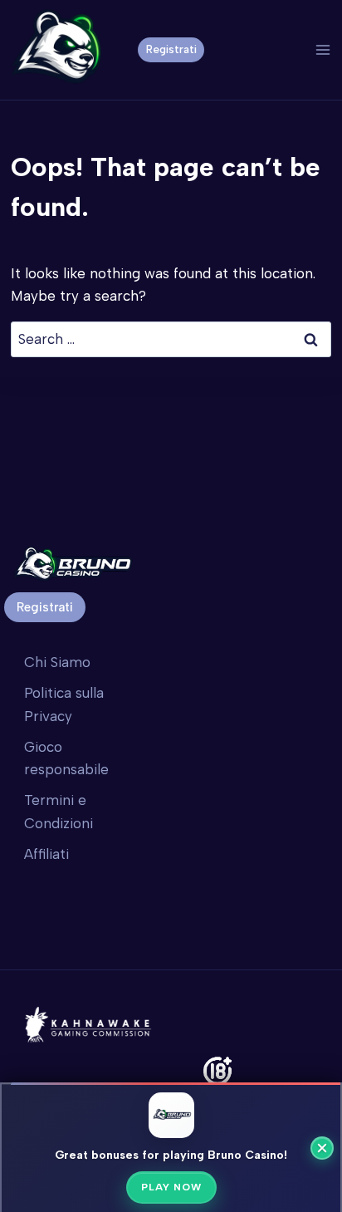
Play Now (171, 1187)
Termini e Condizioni (58, 811)
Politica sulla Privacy (64, 704)
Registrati (171, 49)
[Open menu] (322, 49)
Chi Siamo (57, 662)
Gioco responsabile (66, 758)
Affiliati (46, 854)
